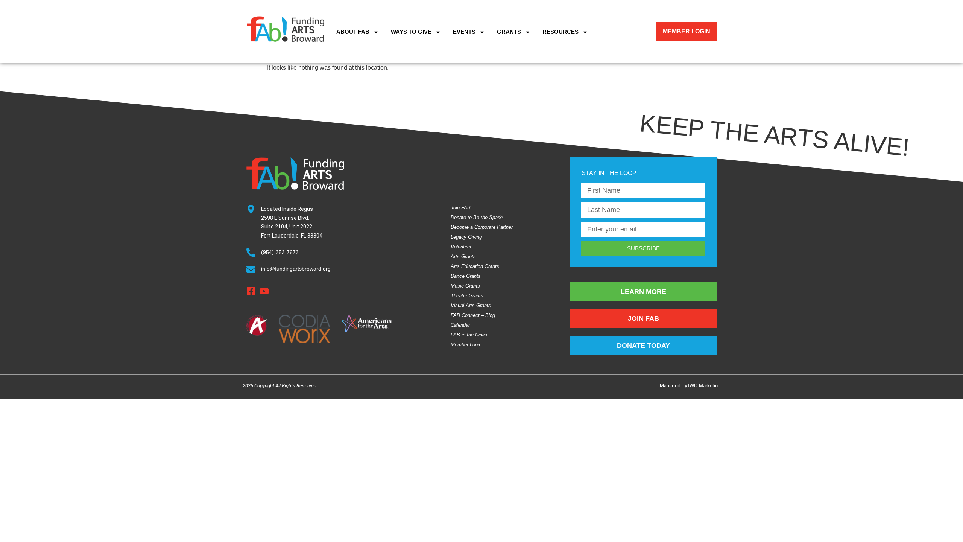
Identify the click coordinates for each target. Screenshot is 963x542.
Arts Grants (463, 256)
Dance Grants (466, 276)
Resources (560, 32)
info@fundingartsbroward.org (296, 269)
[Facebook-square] (251, 291)
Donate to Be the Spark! (477, 217)
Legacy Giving (466, 237)
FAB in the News (469, 335)
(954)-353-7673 (280, 252)
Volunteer (461, 247)
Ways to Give (411, 32)
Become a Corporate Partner (482, 227)
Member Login (466, 344)
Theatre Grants (467, 295)
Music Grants (465, 286)
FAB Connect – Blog (473, 315)
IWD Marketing (704, 385)
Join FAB (461, 207)
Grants (509, 32)
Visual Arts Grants (471, 305)
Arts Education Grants (475, 266)
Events (464, 32)
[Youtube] (264, 291)
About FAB (352, 32)
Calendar (460, 325)
